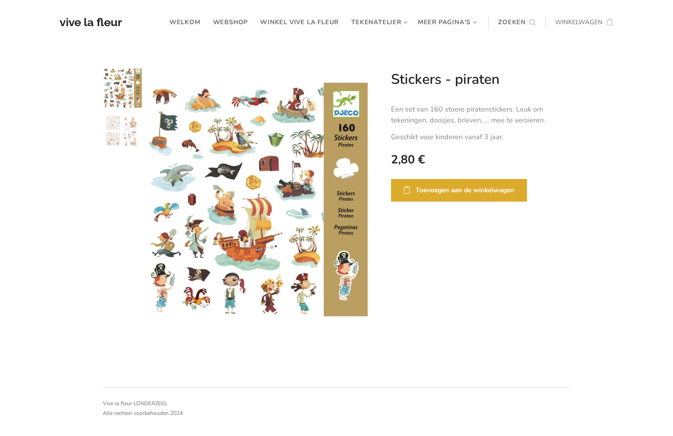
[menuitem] (187, 22)
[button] (516, 22)
